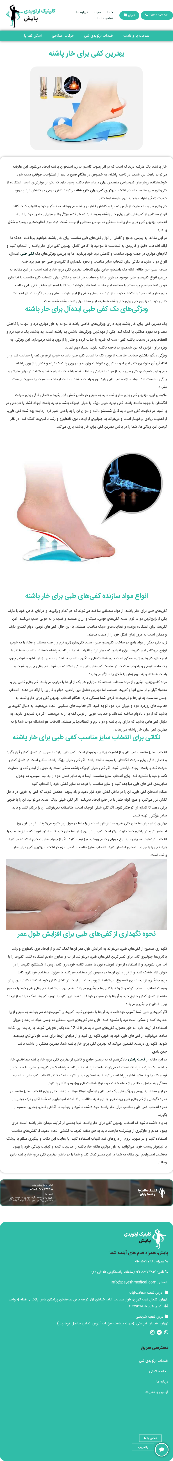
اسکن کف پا (33, 36)
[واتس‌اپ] (161, 1449)
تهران (131, 15)
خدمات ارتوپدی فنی (98, 36)
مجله (97, 12)
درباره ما (82, 12)
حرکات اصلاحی (63, 36)
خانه (110, 12)
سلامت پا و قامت (136, 36)
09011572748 (158, 15)
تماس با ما (105, 18)
